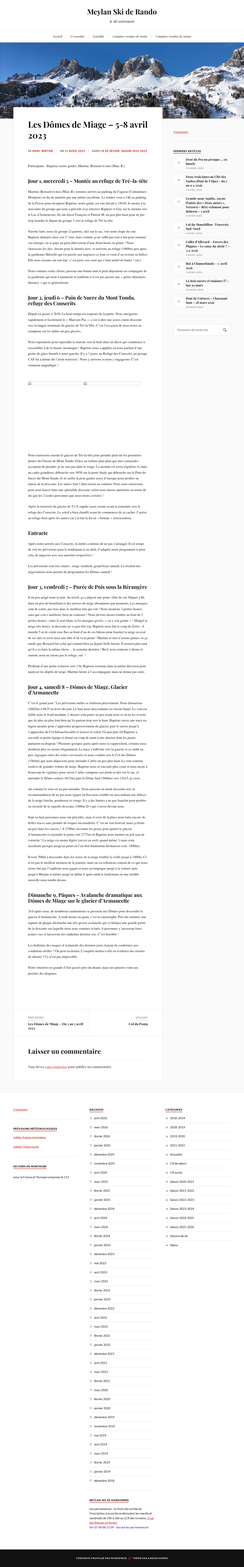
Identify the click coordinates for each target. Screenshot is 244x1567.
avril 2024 (100, 1217)
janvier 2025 (102, 1199)
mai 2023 (100, 1263)
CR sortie (176, 1172)
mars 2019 (101, 1453)
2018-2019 (177, 1118)
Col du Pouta (138, 1024)
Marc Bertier (42, 150)
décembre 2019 (104, 1417)
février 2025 (102, 1190)
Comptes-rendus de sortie (129, 36)
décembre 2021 (104, 1353)
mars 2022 (101, 1326)
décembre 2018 (104, 1480)
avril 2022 (100, 1317)
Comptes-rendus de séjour (173, 36)
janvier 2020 (102, 1408)
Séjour (174, 1245)
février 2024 (102, 1236)
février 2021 (102, 1381)
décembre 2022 (104, 1308)
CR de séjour (110, 150)
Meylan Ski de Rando (122, 11)
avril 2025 (100, 1172)
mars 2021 (101, 1371)
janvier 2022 (102, 1344)
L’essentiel (77, 36)
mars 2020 (101, 1390)
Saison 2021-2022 (182, 1190)
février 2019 (102, 1462)
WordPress (119, 1558)
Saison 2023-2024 (182, 1208)
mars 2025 (101, 1181)
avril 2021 (100, 1363)
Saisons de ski (179, 1236)
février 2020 (102, 1399)
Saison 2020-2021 (182, 1181)
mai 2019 (100, 1435)
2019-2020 (177, 1136)
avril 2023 (100, 1272)
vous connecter (56, 1067)
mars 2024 (101, 1227)
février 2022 (102, 1335)
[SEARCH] (225, 330)
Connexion (180, 132)
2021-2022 (177, 1145)
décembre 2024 (104, 1208)
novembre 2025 (104, 1163)
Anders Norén (158, 1558)
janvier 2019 (102, 1471)
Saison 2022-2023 (134, 150)
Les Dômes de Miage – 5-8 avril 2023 (88, 130)
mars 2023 (101, 1281)
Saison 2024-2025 (182, 1217)
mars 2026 (101, 1127)
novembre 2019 (104, 1426)
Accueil (57, 36)
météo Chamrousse (26, 1146)
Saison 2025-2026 (182, 1227)
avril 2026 (100, 1118)
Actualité (98, 36)
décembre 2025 (104, 1154)
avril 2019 (100, 1444)
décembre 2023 (104, 1254)
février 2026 (102, 1136)
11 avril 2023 (75, 150)
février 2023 (102, 1290)
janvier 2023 (102, 1299)
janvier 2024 (102, 1245)
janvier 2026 (102, 1145)
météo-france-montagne (29, 1137)
